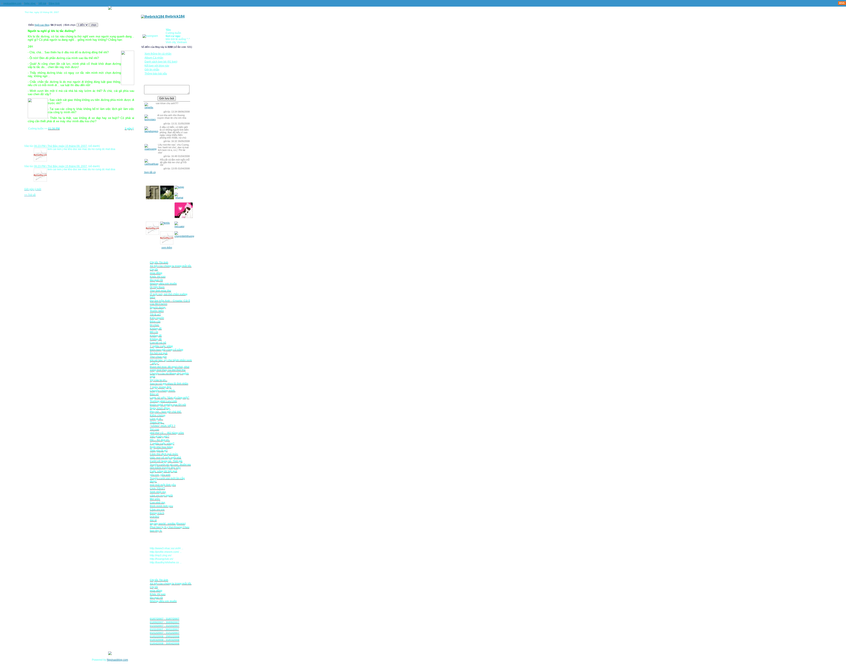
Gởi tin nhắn (152, 69)
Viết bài (42, 3)
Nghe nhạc (30, 3)
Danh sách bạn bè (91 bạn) (161, 61)
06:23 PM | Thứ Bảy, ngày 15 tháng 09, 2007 (60, 146)
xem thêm (166, 247)
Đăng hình (54, 3)
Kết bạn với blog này (157, 65)
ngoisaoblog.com (12, 3)
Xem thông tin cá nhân (158, 53)
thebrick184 (174, 16)
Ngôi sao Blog (42, 25)
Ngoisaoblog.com (117, 659)
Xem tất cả (150, 172)
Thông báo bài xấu (156, 73)
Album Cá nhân (154, 57)
